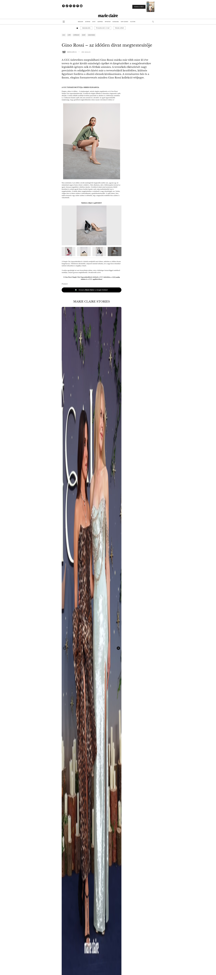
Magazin (80, 21)
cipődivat (76, 35)
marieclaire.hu (72, 52)
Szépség (100, 21)
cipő (69, 35)
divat (83, 35)
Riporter (108, 21)
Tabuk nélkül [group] (119, 28)
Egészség (116, 21)
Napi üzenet (124, 21)
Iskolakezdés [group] (86, 28)
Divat (94, 21)
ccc (64, 35)
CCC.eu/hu (116, 277)
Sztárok (87, 21)
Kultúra (132, 21)
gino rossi (91, 35)
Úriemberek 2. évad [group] (102, 28)
